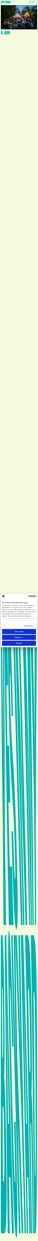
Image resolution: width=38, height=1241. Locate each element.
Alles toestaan (19, 631)
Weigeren (19, 643)
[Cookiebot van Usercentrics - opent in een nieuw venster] (28, 596)
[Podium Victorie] (6, 2)
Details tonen (28, 626)
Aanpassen (18, 637)
